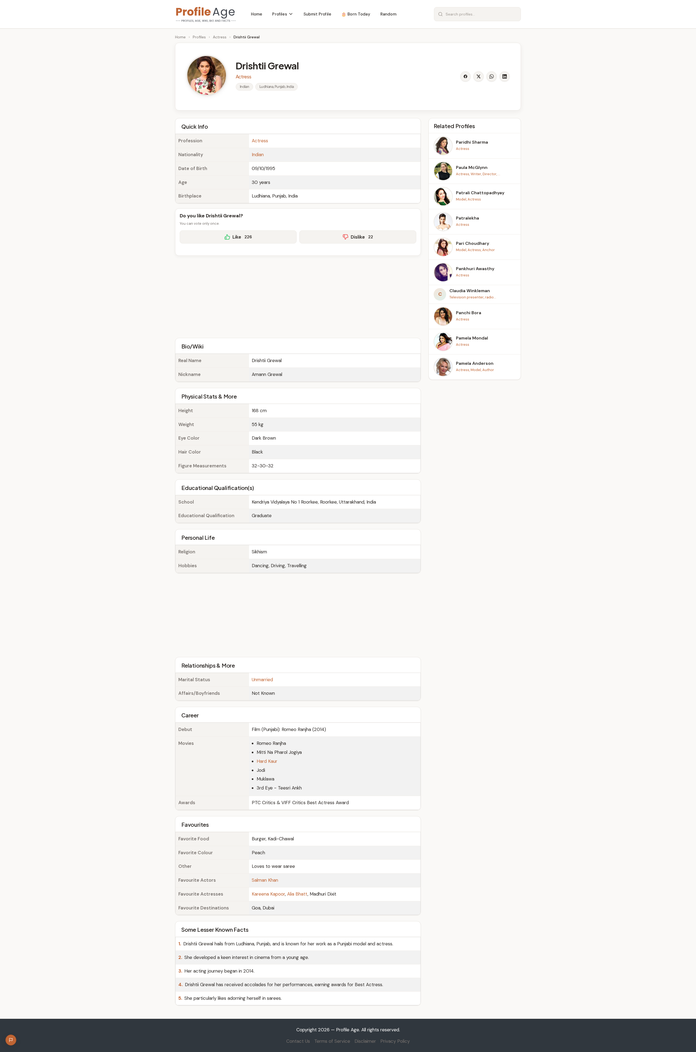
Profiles (199, 37)
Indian (258, 155)
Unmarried (262, 680)
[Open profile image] (206, 75)
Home (180, 37)
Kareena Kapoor (268, 894)
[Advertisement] (298, 296)
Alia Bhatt (297, 894)
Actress (219, 37)
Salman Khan (265, 880)
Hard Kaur (267, 761)
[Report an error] (10, 1040)
